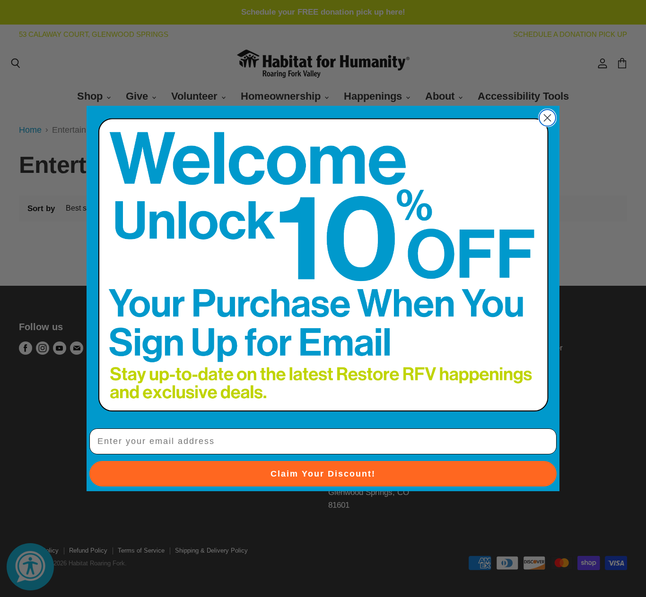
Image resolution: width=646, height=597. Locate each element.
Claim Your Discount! (323, 473)
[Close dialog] (547, 118)
